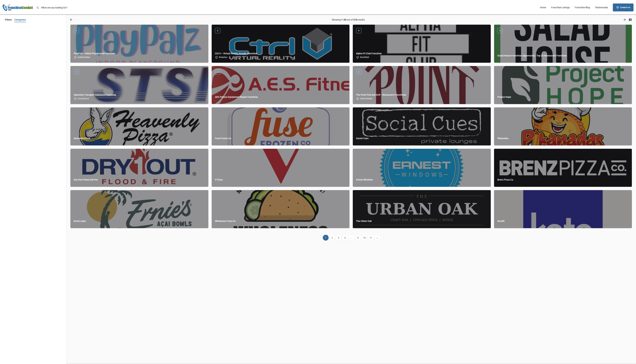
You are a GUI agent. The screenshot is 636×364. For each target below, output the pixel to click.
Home (543, 7)
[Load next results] (625, 19)
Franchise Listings (560, 7)
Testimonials (601, 7)
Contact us (625, 7)
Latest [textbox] (22, 94)
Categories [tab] (20, 19)
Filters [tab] (8, 19)
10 (364, 237)
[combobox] (22, 94)
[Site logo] (18, 7)
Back (35, 28)
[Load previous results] (72, 19)
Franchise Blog (582, 7)
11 (371, 237)
